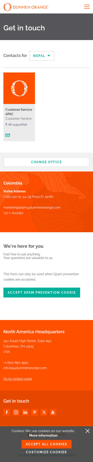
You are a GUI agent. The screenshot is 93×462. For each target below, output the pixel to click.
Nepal (39, 56)
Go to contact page (17, 379)
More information (43, 435)
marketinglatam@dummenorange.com (31, 207)
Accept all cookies (46, 444)
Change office (46, 162)
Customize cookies (46, 452)
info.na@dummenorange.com (25, 368)
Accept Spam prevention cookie (42, 292)
